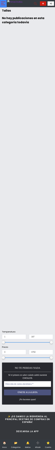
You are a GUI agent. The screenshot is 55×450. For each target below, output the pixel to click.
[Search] (35, 3)
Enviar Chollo (43, 3)
